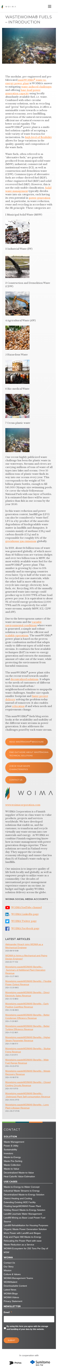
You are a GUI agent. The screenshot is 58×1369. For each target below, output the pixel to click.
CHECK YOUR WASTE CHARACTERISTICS (19, 768)
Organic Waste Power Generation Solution (25, 1229)
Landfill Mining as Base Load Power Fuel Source (24, 1219)
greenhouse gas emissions (20, 541)
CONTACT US (15, 780)
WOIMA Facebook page (25, 928)
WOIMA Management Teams (18, 1278)
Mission (7, 1270)
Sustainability (10, 1149)
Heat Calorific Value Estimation (19, 1176)
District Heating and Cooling (18, 1198)
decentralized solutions (24, 679)
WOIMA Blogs (11, 1293)
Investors (8, 1153)
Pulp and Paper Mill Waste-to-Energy (22, 1237)
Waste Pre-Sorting (13, 1161)
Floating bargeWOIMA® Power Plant (22, 1206)
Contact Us (9, 1262)
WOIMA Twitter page (24, 921)
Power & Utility (11, 1145)
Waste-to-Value (11, 1168)
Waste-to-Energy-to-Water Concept (21, 1187)
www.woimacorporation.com (22, 804)
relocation (18, 706)
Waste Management (14, 1142)
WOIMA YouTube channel (26, 907)
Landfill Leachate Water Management (23, 1214)
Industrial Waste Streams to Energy (22, 1190)
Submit (11, 1340)
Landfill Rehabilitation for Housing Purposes (26, 1225)
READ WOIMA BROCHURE (26, 741)
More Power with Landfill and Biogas (22, 1233)
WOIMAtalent (10, 1282)
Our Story (9, 1266)
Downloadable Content (15, 1286)
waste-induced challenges (36, 86)
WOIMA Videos (11, 1297)
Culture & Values (12, 1274)
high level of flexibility (38, 137)
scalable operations (16, 635)
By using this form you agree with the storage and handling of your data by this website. (27, 1327)
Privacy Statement (13, 1301)
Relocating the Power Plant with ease (23, 1240)
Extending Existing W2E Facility (20, 1202)
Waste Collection (12, 1165)
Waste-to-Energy (12, 1157)
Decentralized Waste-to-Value (19, 1172)
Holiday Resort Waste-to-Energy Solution (24, 1210)
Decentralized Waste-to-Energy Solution (24, 1194)
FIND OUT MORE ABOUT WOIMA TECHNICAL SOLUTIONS (28, 754)
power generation (39, 197)
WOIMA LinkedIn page (25, 914)
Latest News (10, 1289)
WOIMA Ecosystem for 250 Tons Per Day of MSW (26, 1250)
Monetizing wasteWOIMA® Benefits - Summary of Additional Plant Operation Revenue (25, 969)
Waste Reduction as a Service (19, 1244)
